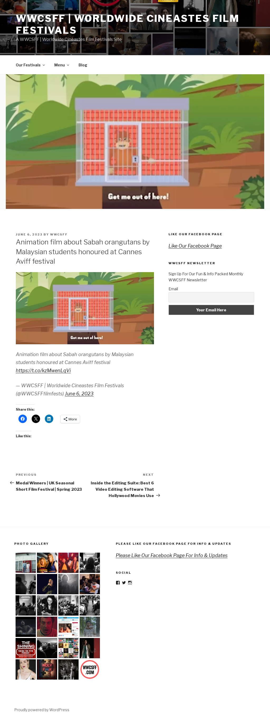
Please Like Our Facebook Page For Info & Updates (173, 544)
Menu (59, 65)
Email (173, 289)
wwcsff (59, 234)
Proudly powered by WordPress (41, 710)
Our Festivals (28, 65)
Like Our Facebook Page (195, 234)
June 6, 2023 (79, 393)
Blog (83, 65)
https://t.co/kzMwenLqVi (43, 370)
